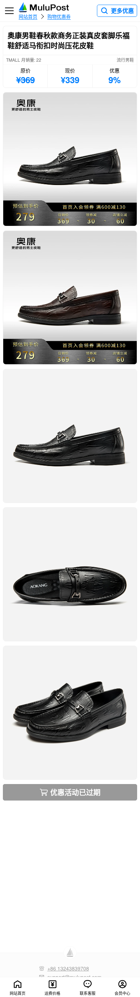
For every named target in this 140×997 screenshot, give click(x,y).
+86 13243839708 (68, 968)
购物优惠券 (59, 16)
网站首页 (28, 16)
